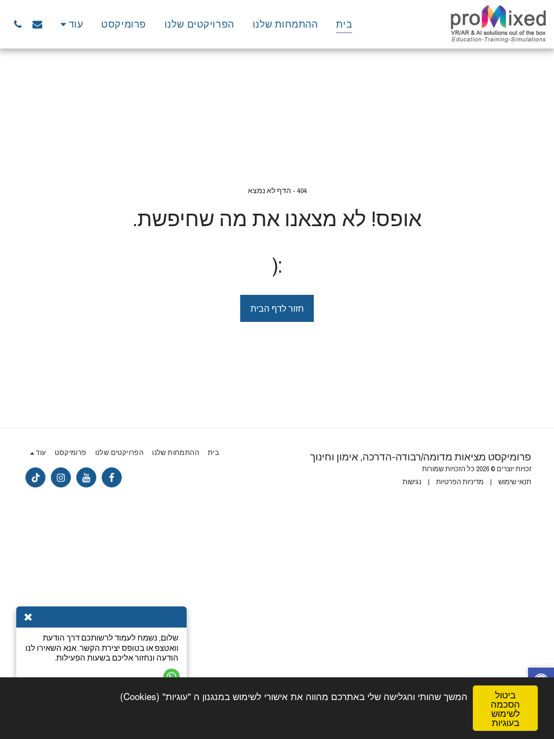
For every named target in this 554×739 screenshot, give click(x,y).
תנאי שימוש (514, 481)
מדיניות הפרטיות (460, 481)
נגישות (412, 481)
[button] (37, 24)
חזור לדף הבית (277, 308)
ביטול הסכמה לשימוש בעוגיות (505, 708)
